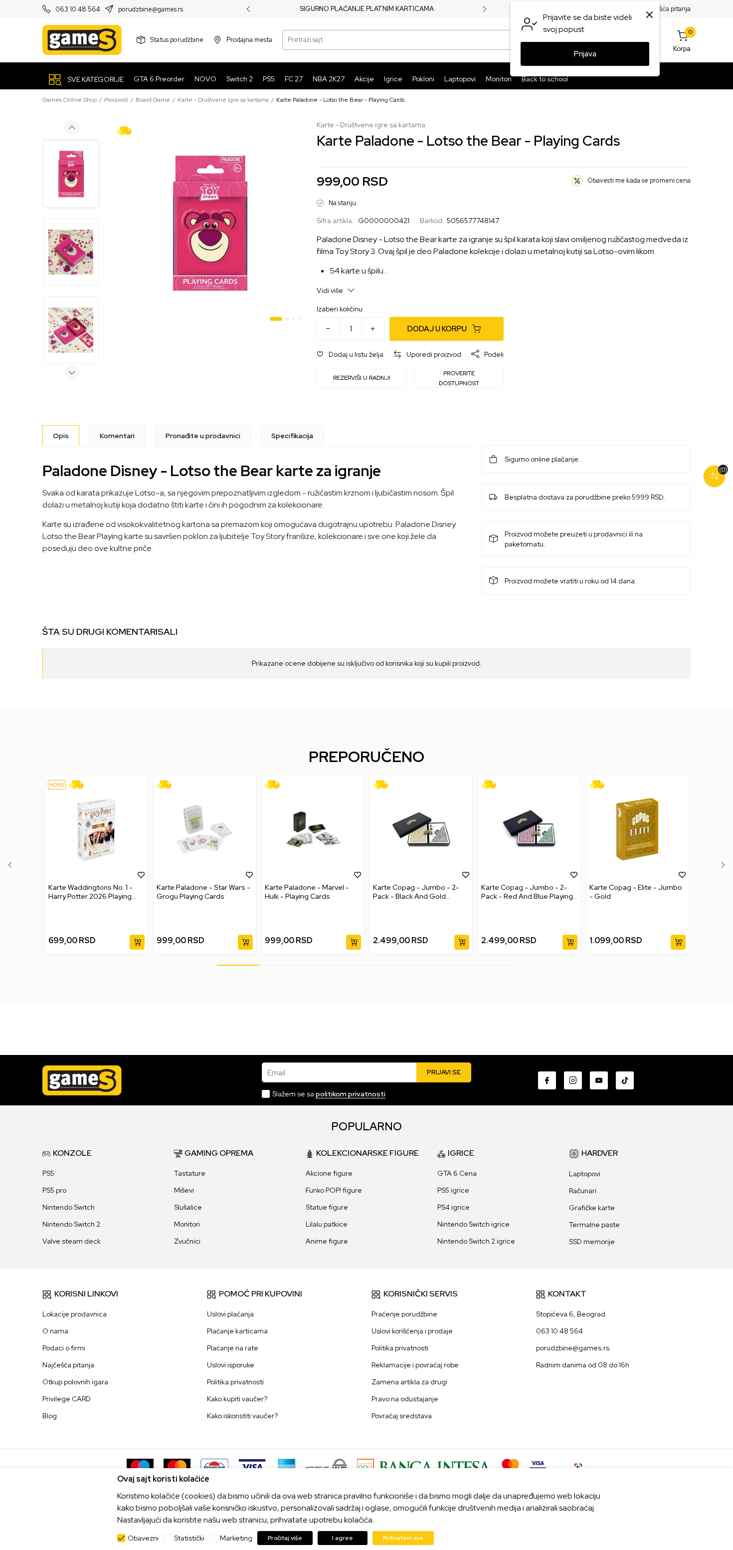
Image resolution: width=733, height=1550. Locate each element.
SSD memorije (592, 1241)
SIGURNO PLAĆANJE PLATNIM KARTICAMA (367, 9)
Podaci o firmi (63, 1347)
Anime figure (327, 1241)
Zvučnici (187, 1241)
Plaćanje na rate (232, 1347)
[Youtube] (599, 1080)
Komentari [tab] (117, 435)
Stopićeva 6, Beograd (570, 1313)
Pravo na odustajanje (404, 1398)
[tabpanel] (209, 223)
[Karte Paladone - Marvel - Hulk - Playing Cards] (313, 829)
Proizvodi (116, 100)
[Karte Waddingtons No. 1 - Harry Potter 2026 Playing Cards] (96, 829)
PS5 (48, 1173)
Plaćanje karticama (237, 1330)
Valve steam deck (71, 1241)
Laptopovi (584, 1173)
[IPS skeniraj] (581, 1466)
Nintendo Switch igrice (473, 1224)
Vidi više (331, 290)
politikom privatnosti (350, 1093)
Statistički (189, 1538)
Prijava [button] (585, 54)
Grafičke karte (592, 1207)
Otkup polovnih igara (75, 1381)
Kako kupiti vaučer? (237, 1398)
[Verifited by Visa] (538, 1466)
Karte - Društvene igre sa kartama (223, 100)
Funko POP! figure (334, 1190)
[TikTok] (625, 1080)
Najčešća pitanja (666, 8)
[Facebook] (547, 1080)
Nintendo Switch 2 (71, 1224)
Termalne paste (594, 1224)
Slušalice (188, 1207)
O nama (55, 1330)
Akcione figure (329, 1173)
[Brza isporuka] (127, 130)
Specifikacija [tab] (292, 435)
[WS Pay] (326, 1466)
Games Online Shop (69, 100)
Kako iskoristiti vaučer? (242, 1415)
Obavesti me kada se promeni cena (639, 180)
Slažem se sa (328, 1093)
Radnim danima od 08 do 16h (582, 1364)
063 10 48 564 (77, 9)
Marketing (236, 1538)
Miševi (184, 1190)
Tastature (189, 1173)
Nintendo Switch (68, 1207)
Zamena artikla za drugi (409, 1381)
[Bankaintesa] (424, 1466)
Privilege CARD (66, 1398)
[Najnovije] (57, 784)
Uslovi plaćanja (230, 1313)
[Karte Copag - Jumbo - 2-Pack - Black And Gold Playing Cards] (421, 829)
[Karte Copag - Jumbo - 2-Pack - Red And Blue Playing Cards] (529, 829)
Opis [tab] (61, 435)
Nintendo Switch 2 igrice (476, 1241)
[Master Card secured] (510, 1466)
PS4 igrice (453, 1207)
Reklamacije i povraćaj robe (415, 1364)
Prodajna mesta (249, 39)
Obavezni (143, 1538)
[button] (350, 354)
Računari (582, 1190)
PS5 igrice (453, 1190)
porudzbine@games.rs (150, 9)
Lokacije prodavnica (74, 1313)
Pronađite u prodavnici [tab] (203, 435)
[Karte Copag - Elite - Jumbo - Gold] (637, 829)
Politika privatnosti (235, 1381)
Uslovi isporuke (230, 1364)
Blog (49, 1415)
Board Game (153, 100)
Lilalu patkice (327, 1224)
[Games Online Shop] (82, 40)
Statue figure (327, 1207)
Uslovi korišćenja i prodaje (412, 1330)
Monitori (187, 1224)
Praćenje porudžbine (404, 1313)
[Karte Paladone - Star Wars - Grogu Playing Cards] (204, 829)
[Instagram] (573, 1080)
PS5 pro (54, 1190)
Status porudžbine (176, 39)
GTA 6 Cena (457, 1173)
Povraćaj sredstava (401, 1415)
